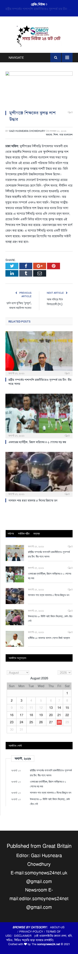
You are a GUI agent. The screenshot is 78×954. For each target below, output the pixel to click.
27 (51, 722)
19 (41, 715)
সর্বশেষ (11, 533)
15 (67, 708)
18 (31, 715)
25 (31, 722)
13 (51, 708)
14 (59, 708)
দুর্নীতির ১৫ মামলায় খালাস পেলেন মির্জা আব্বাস (49, 638)
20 (51, 715)
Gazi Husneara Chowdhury (27, 131)
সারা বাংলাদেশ (66, 134)
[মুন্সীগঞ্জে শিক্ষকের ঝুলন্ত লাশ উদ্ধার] (39, 89)
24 (21, 722)
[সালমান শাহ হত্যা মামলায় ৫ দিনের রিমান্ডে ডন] (39, 474)
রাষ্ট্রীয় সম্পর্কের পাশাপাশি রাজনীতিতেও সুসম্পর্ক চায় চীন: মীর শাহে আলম (49, 554)
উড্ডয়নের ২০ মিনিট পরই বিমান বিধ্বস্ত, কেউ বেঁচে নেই (50, 618)
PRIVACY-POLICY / (32, 931)
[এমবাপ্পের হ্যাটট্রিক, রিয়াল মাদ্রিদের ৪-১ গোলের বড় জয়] (39, 416)
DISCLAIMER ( (24, 936)
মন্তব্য (36, 533)
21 (59, 715)
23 (11, 722)
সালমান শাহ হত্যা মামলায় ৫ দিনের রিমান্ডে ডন (32, 500)
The (46, 944)
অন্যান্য (49, 134)
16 (11, 715)
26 (41, 722)
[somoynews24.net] (39, 35)
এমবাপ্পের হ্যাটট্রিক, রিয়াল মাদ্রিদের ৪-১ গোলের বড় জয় (37, 9)
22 (67, 715)
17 (21, 715)
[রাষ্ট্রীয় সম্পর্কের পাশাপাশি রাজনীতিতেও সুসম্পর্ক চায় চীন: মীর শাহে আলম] (39, 353)
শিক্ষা (56, 134)
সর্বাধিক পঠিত (23, 533)
